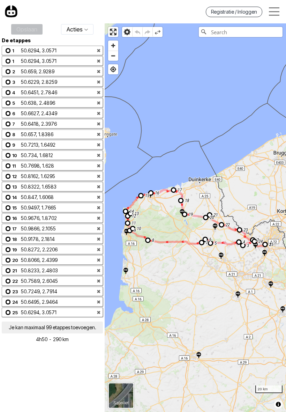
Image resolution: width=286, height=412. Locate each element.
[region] (195, 217)
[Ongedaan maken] (137, 32)
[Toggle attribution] (278, 404)
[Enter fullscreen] (113, 32)
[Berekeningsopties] (127, 32)
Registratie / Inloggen (234, 12)
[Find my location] (113, 69)
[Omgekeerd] (157, 32)
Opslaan (26, 29)
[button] (52, 50)
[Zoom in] (113, 46)
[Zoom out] (113, 56)
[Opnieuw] (147, 32)
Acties (75, 29)
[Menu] (274, 11)
